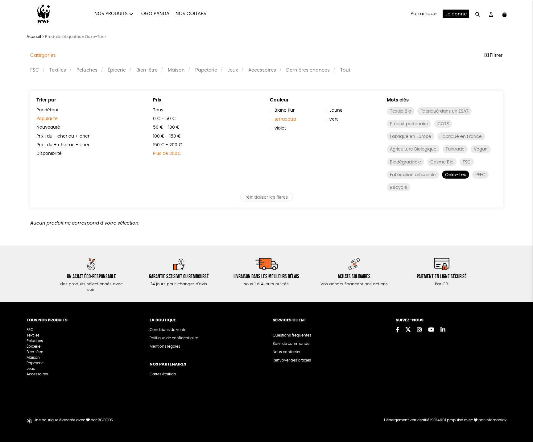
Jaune (336, 110)
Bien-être (147, 70)
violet (280, 128)
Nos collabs (191, 13)
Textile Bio (400, 111)
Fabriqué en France (461, 136)
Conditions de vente (168, 330)
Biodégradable (405, 162)
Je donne (456, 14)
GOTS (443, 124)
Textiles (57, 70)
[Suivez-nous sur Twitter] (408, 330)
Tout (345, 70)
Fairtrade (455, 149)
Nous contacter (286, 352)
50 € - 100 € (166, 127)
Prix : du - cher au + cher (62, 136)
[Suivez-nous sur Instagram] (419, 330)
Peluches (86, 70)
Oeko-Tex (455, 175)
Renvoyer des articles (292, 360)
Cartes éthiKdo (163, 374)
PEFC (480, 175)
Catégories (43, 55)
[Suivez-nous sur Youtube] (431, 330)
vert (333, 119)
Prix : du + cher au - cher (62, 145)
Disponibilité (49, 153)
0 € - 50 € (164, 119)
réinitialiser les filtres (267, 197)
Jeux (232, 70)
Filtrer (496, 55)
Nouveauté (48, 127)
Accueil (34, 37)
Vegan (481, 149)
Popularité (47, 119)
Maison (176, 70)
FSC (34, 70)
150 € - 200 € (167, 145)
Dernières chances (308, 70)
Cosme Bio (441, 162)
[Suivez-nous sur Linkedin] (442, 330)
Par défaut (47, 110)
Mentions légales (165, 346)
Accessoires (262, 70)
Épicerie (117, 70)
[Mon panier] (504, 14)
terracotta (285, 119)
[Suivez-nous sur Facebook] (397, 330)
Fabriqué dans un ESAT (444, 111)
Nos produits (111, 13)
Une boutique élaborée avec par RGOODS (73, 420)
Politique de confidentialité (174, 338)
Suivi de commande (291, 343)
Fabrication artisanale (413, 175)
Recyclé (398, 187)
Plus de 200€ (167, 153)
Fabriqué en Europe (410, 136)
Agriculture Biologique (413, 149)
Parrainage (423, 13)
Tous (158, 110)
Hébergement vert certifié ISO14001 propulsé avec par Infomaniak (445, 420)
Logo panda (154, 13)
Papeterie (206, 70)
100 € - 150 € (167, 136)
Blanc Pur (285, 110)
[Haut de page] (520, 417)
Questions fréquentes (292, 335)
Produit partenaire (409, 124)
